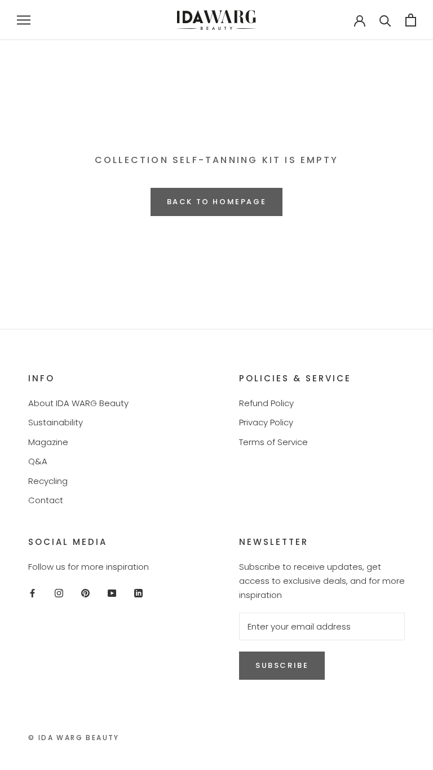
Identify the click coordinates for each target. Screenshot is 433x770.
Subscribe (281, 665)
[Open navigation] (23, 20)
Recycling (48, 481)
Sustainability (55, 422)
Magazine (48, 442)
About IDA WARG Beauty (78, 403)
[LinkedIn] (138, 593)
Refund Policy (266, 403)
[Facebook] (32, 593)
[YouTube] (112, 593)
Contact (45, 500)
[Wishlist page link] (323, 19)
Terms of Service (273, 442)
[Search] (385, 20)
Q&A (37, 461)
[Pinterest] (85, 593)
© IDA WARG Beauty (74, 737)
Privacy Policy (266, 422)
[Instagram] (59, 593)
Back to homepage (217, 201)
